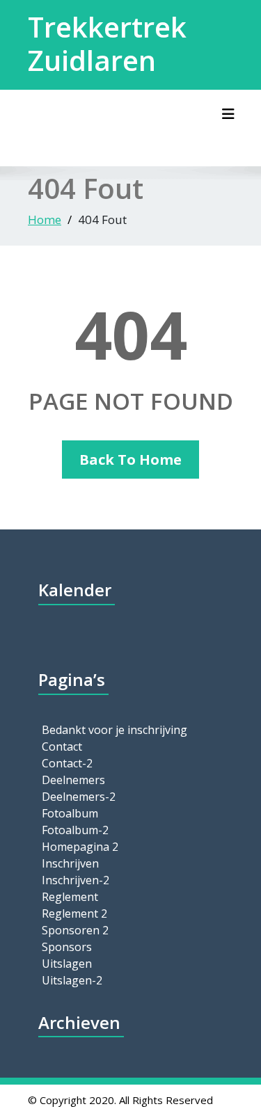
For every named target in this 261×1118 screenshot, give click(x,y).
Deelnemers (73, 780)
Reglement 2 (74, 913)
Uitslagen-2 (72, 980)
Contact (62, 746)
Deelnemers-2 (79, 796)
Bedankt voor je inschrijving (114, 729)
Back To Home (130, 459)
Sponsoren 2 (75, 930)
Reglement (70, 896)
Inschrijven (70, 863)
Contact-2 (67, 763)
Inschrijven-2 (75, 880)
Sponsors (67, 947)
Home (44, 219)
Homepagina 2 (80, 846)
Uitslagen (67, 963)
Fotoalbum (70, 813)
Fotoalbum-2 (75, 830)
